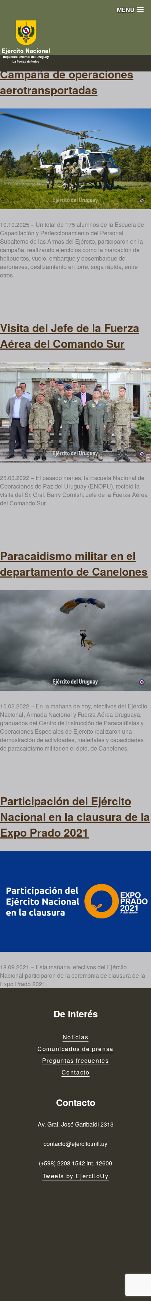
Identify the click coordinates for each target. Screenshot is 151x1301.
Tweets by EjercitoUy (76, 1176)
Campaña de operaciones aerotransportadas (66, 81)
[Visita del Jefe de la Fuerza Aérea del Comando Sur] (75, 412)
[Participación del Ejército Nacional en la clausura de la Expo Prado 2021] (75, 901)
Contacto (76, 1072)
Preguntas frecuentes (75, 1060)
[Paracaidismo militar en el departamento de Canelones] (75, 640)
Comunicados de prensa (75, 1048)
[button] (130, 10)
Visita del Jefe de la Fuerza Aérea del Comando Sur (69, 335)
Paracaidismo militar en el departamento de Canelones (74, 563)
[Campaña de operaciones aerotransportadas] (75, 158)
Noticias (76, 1037)
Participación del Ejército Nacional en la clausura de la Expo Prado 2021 (75, 816)
